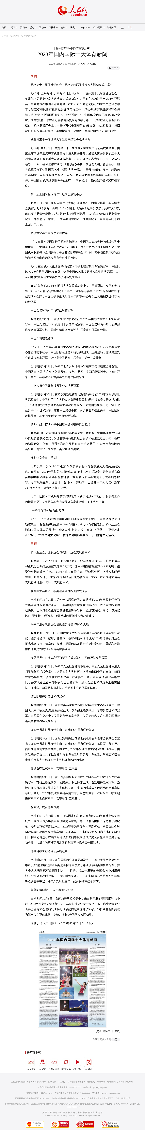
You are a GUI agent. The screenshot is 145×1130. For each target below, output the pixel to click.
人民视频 (77, 1069)
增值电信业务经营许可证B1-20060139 (68, 1098)
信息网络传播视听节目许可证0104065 (21, 1104)
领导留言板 (66, 1069)
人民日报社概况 (18, 1082)
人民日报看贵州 (29, 36)
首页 (4, 27)
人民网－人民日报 (87, 64)
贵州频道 (15, 36)
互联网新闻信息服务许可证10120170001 (32, 1098)
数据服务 (91, 1082)
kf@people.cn (46, 1093)
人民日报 (31, 1069)
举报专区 (111, 27)
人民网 (5, 36)
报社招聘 (42, 1082)
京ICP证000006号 (121, 1104)
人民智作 (89, 1069)
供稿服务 (81, 1082)
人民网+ (42, 1069)
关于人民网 (32, 1082)
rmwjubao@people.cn (111, 1093)
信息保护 (120, 1082)
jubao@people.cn (100, 1087)
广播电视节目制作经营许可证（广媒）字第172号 (109, 1098)
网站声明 (101, 1082)
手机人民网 (54, 1069)
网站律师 (111, 1082)
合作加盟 (72, 1082)
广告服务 (62, 1082)
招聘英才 (52, 1082)
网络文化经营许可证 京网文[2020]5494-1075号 (59, 1104)
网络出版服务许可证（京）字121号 (96, 1104)
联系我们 (130, 1082)
